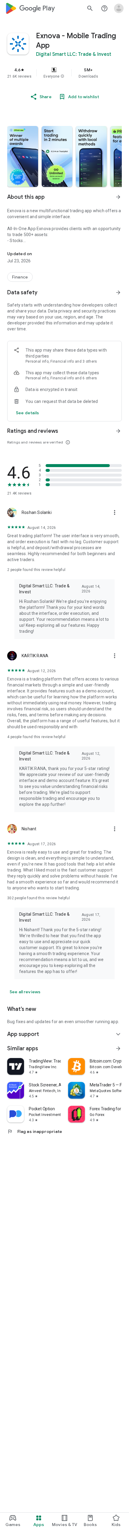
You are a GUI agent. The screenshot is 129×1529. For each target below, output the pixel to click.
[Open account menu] (119, 8)
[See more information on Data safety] (118, 292)
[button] (62, 76)
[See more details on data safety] (28, 413)
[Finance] (20, 276)
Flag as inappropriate (34, 1131)
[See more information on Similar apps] (118, 1048)
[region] (64, 72)
